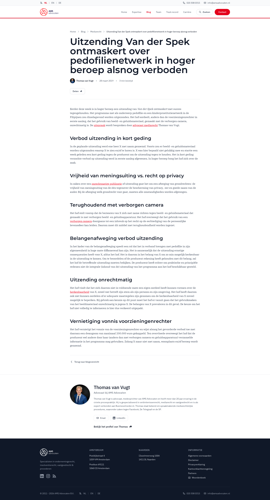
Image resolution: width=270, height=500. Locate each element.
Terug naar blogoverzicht (86, 361)
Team (158, 12)
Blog (148, 12)
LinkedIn (121, 418)
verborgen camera (81, 221)
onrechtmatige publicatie (107, 183)
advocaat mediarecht (145, 125)
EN (52, 2)
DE (60, 2)
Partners (192, 473)
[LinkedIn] (42, 476)
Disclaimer (193, 460)
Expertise (136, 12)
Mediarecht (95, 31)
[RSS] (54, 476)
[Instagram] (48, 476)
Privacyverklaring (196, 464)
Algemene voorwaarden (199, 455)
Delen (76, 91)
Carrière (187, 12)
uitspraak (99, 125)
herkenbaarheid (79, 291)
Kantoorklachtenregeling (200, 468)
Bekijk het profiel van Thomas (111, 426)
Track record (172, 12)
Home (124, 12)
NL (45, 2)
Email (103, 418)
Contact (222, 12)
